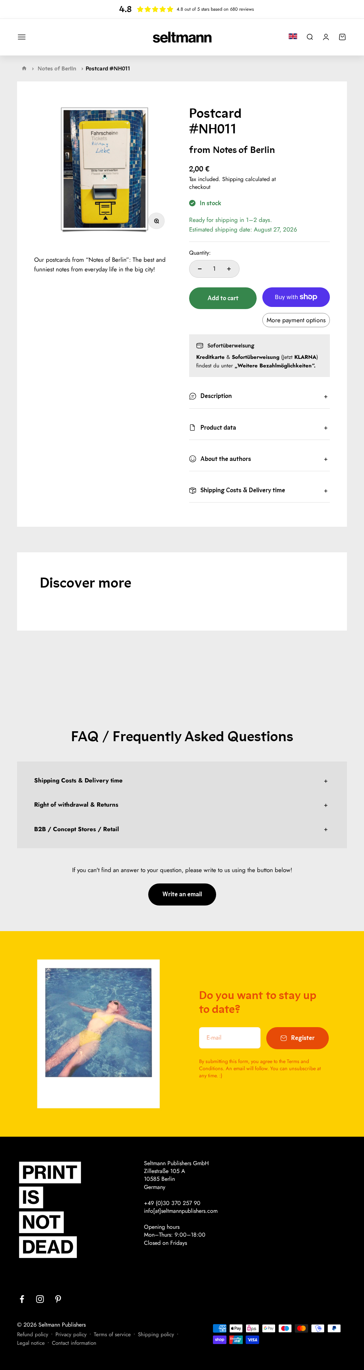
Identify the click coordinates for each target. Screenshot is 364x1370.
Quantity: (200, 253)
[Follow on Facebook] (22, 1299)
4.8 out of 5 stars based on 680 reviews (215, 9)
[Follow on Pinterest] (58, 1299)
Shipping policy (156, 1334)
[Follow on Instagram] (40, 1299)
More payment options (296, 320)
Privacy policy (71, 1334)
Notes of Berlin (57, 68)
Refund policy (32, 1334)
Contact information (74, 1343)
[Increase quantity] (229, 268)
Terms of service (112, 1334)
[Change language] (293, 36)
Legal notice (31, 1343)
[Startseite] (24, 68)
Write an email (182, 894)
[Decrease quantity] (199, 268)
